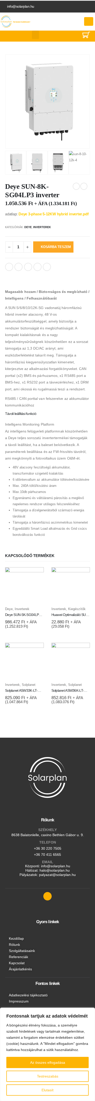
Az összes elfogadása (47, 1062)
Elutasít (47, 1090)
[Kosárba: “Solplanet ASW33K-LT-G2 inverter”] (35, 651)
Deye (28, 227)
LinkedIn (28, 267)
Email (47, 267)
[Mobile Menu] (88, 21)
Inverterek (42, 227)
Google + (37, 267)
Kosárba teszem (56, 247)
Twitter (18, 267)
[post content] (24, 586)
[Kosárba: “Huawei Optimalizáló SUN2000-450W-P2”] (81, 575)
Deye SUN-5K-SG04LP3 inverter (28, 615)
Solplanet (28, 685)
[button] (35, 35)
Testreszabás (47, 1076)
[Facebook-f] (47, 896)
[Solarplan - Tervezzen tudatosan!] (15, 21)
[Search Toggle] (74, 36)
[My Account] (73, 21)
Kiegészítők (77, 609)
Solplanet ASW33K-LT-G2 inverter (29, 690)
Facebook (9, 267)
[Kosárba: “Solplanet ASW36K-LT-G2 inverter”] (81, 651)
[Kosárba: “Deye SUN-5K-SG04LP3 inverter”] (35, 575)
